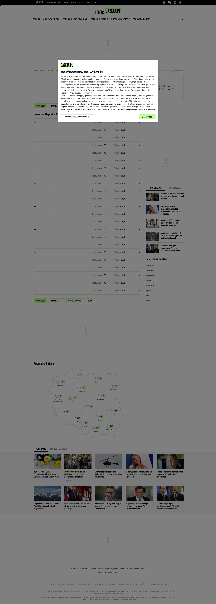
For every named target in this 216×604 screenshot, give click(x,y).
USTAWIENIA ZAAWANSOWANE (77, 117)
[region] (108, 91)
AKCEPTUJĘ (147, 117)
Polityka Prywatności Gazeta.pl (134, 109)
